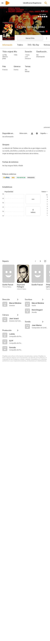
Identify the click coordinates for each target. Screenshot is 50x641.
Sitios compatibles (23, 133)
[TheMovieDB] (21, 179)
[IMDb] (13, 179)
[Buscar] (46, 3)
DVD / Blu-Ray (33, 45)
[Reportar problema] (32, 133)
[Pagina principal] (7, 4)
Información (7, 45)
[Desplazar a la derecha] (40, 261)
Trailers (20, 45)
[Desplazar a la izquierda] (35, 261)
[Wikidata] (31, 179)
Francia (5, 70)
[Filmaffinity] (6, 179)
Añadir (20, 165)
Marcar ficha (30, 38)
